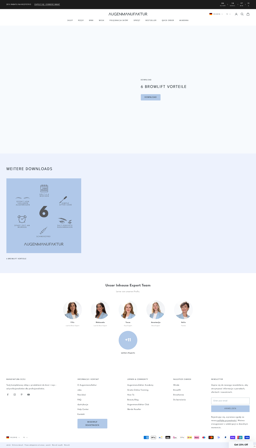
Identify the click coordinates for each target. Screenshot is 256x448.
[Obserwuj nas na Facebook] (7, 394)
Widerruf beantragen (92, 423)
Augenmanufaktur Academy (140, 385)
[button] (241, 444)
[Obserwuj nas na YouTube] (28, 394)
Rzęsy (81, 20)
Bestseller (151, 20)
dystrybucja (82, 405)
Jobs (79, 390)
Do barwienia (179, 400)
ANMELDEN (230, 409)
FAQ (79, 400)
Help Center (83, 409)
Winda (176, 385)
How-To (130, 395)
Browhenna (178, 395)
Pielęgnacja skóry (119, 20)
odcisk (8, 445)
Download (151, 97)
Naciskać (81, 395)
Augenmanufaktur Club (138, 405)
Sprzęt (137, 20)
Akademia (184, 20)
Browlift (177, 390)
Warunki (67, 445)
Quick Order (168, 20)
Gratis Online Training (138, 390)
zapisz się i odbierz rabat (47, 4)
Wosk (101, 20)
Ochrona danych (17, 445)
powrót (48, 445)
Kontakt (81, 414)
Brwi (91, 20)
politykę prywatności (227, 421)
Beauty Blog (133, 400)
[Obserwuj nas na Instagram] (14, 394)
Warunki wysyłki (57, 445)
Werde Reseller (134, 409)
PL (227, 14)
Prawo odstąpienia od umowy (35, 445)
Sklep (70, 20)
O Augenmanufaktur (87, 385)
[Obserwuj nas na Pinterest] (21, 394)
